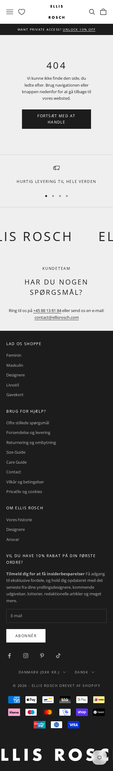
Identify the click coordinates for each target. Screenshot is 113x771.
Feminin (13, 355)
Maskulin (14, 365)
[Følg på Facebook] (9, 656)
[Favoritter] (22, 12)
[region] (56, 175)
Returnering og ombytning (31, 442)
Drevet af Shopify (79, 685)
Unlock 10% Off (79, 29)
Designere (15, 375)
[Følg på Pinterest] (42, 656)
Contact (13, 472)
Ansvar (12, 539)
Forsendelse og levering (28, 432)
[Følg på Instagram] (26, 656)
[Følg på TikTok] (58, 656)
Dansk (82, 672)
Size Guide (15, 452)
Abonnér (25, 635)
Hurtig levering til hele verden (56, 181)
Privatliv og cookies (24, 491)
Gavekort (15, 394)
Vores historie (19, 519)
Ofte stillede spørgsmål (27, 423)
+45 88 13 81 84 (47, 310)
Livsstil (12, 385)
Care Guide (16, 462)
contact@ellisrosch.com (57, 317)
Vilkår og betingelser (25, 482)
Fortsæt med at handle (56, 119)
